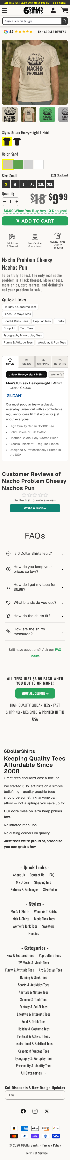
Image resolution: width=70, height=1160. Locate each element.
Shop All (9, 328)
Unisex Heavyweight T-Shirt (27, 374)
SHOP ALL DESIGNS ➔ (35, 693)
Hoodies (33, 933)
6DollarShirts (29, 1145)
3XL (50, 184)
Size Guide (50, 889)
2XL (41, 184)
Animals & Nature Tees (33, 992)
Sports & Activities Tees (33, 984)
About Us (19, 874)
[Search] (64, 21)
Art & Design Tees (50, 969)
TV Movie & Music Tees (33, 962)
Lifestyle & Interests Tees (33, 1014)
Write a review (35, 508)
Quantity (8, 193)
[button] (4, 10)
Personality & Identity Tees (33, 1065)
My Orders (22, 882)
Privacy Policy (51, 1145)
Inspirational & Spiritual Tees (33, 1043)
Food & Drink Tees (16, 321)
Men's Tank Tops (44, 918)
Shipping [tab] (43, 363)
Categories (35, 948)
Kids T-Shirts (20, 918)
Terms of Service (37, 1153)
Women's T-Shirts (45, 911)
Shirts (60, 321)
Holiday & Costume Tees (20, 307)
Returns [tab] (60, 363)
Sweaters (48, 926)
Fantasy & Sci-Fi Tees (33, 1006)
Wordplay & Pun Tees (52, 342)
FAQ (51, 874)
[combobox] (32, 21)
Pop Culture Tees (50, 955)
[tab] (10, 362)
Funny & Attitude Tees (18, 342)
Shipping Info (42, 882)
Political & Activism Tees (33, 1036)
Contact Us (37, 874)
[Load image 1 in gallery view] (29, 114)
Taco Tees (26, 328)
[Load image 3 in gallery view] (47, 114)
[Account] (53, 10)
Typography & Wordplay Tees (23, 335)
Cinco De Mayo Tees (17, 314)
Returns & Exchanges (24, 889)
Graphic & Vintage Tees (33, 1051)
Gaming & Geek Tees (33, 977)
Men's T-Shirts (20, 911)
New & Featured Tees (20, 955)
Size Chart (62, 175)
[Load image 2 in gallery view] (10, 114)
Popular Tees (42, 321)
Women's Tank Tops (25, 926)
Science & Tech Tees (33, 999)
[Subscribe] (60, 1095)
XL (32, 184)
